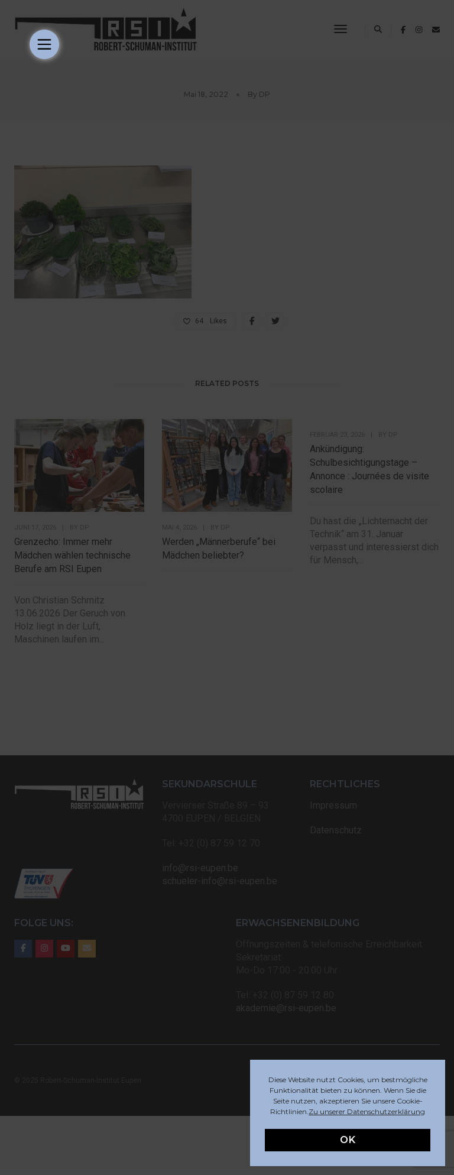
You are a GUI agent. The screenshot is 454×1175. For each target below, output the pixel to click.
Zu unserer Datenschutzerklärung (367, 1111)
